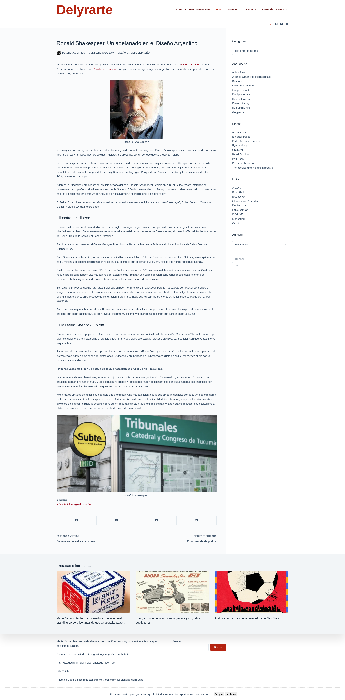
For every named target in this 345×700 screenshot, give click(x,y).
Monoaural (238, 218)
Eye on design (240, 145)
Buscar (176, 641)
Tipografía (249, 9)
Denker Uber (239, 205)
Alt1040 (236, 187)
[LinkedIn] (197, 520)
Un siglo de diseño (138, 53)
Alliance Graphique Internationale (251, 76)
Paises (280, 9)
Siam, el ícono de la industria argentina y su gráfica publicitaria (93, 654)
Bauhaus (237, 81)
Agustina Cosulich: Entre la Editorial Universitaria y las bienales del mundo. (100, 679)
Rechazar (231, 694)
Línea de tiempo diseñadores (193, 9)
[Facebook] (276, 24)
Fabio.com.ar (240, 209)
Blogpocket (238, 196)
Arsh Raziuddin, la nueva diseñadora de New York (247, 618)
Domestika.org (240, 103)
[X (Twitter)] (281, 24)
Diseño (217, 9)
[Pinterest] (157, 520)
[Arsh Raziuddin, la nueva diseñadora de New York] (251, 592)
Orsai (235, 223)
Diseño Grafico (241, 98)
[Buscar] (270, 24)
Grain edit (237, 149)
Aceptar (219, 694)
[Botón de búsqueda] (237, 266)
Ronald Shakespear (104, 69)
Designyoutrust (241, 94)
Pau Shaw (238, 158)
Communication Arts (244, 85)
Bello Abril (238, 192)
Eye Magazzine (241, 107)
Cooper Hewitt (240, 90)
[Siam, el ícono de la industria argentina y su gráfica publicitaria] (172, 592)
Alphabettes (239, 132)
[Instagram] (287, 24)
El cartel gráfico (241, 136)
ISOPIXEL (238, 214)
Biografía (267, 9)
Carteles (232, 9)
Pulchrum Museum (243, 163)
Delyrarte (85, 10)
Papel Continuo (241, 154)
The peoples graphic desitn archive (252, 167)
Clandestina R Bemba (245, 201)
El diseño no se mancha (246, 141)
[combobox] (259, 259)
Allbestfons (238, 72)
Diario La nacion (190, 64)
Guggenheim (239, 112)
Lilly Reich (63, 671)
